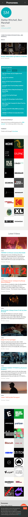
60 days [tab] (14, 70)
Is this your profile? (6, 28)
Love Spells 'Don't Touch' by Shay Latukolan (12, 85)
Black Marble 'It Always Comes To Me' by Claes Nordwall (14, 311)
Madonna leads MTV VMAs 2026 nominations (13, 109)
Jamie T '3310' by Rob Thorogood (10, 397)
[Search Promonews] (25, 2)
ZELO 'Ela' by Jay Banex (7, 77)
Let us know (15, 131)
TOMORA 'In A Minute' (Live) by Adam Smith (12, 113)
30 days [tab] (9, 70)
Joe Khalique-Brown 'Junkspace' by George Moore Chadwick (13, 281)
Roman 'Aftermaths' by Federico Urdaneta (14, 56)
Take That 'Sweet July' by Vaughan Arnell (12, 73)
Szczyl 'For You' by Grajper (8, 339)
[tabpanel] (14, 94)
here (20, 514)
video (2, 250)
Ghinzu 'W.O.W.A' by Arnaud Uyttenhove (11, 81)
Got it (25, 508)
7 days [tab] (4, 70)
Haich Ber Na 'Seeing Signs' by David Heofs (12, 99)
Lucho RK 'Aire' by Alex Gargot (9, 95)
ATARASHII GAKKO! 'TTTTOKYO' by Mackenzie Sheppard (14, 368)
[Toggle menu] (2, 2)
